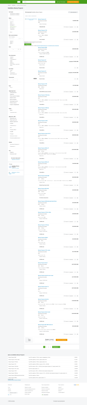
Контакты (9, 390)
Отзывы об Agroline (28, 392)
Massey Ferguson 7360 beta (43, 107)
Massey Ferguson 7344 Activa (13, 366)
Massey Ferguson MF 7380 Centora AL (45, 324)
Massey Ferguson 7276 (42, 30)
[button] (75, 27)
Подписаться (28, 44)
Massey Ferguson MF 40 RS (43, 188)
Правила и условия (28, 387)
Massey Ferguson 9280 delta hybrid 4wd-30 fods (47, 201)
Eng (8, 394)
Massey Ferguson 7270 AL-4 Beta (44, 212)
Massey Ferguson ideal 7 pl (43, 286)
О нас (9, 387)
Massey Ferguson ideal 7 (43, 262)
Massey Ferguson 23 (42, 71)
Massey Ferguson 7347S (43, 120)
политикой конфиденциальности (42, 45)
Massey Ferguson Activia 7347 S (44, 133)
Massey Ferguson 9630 (42, 47)
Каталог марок (27, 394)
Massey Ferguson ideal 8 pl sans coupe (45, 275)
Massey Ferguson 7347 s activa (44, 250)
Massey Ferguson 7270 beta (13, 361)
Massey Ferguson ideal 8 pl (43, 299)
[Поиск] (23, 2)
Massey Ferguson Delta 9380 (43, 175)
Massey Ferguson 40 (42, 19)
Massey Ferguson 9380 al (43, 237)
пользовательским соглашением (53, 45)
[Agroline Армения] (12, 2)
